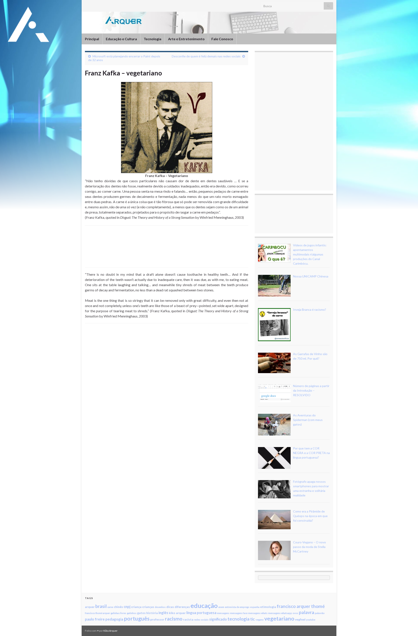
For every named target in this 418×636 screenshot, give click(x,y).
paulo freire (95, 619)
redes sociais (201, 619)
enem (221, 607)
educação (204, 605)
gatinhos (132, 613)
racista (188, 619)
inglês (163, 612)
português (137, 618)
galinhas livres (118, 613)
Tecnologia (152, 39)
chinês (118, 607)
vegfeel (300, 619)
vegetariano (279, 618)
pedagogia (114, 619)
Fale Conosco (222, 39)
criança (136, 607)
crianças (148, 607)
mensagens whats (258, 613)
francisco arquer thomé (301, 606)
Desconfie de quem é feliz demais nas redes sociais (206, 56)
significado (218, 619)
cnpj (127, 606)
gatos (141, 613)
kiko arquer (177, 613)
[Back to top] (408, 626)
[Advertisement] (166, 251)
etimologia (268, 607)
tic (252, 618)
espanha (255, 607)
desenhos (160, 607)
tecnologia (238, 618)
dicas (170, 607)
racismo (173, 619)
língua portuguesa (201, 612)
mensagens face (239, 613)
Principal (92, 39)
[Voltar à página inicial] (209, 22)
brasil (101, 606)
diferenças (182, 607)
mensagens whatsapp (280, 613)
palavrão (320, 613)
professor (157, 619)
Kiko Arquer (110, 630)
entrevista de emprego (237, 607)
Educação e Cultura (121, 39)
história (152, 613)
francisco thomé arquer (97, 613)
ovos (295, 613)
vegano (260, 619)
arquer (90, 607)
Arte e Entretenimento (186, 39)
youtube (310, 619)
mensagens (223, 613)
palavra (306, 612)
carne (110, 607)
